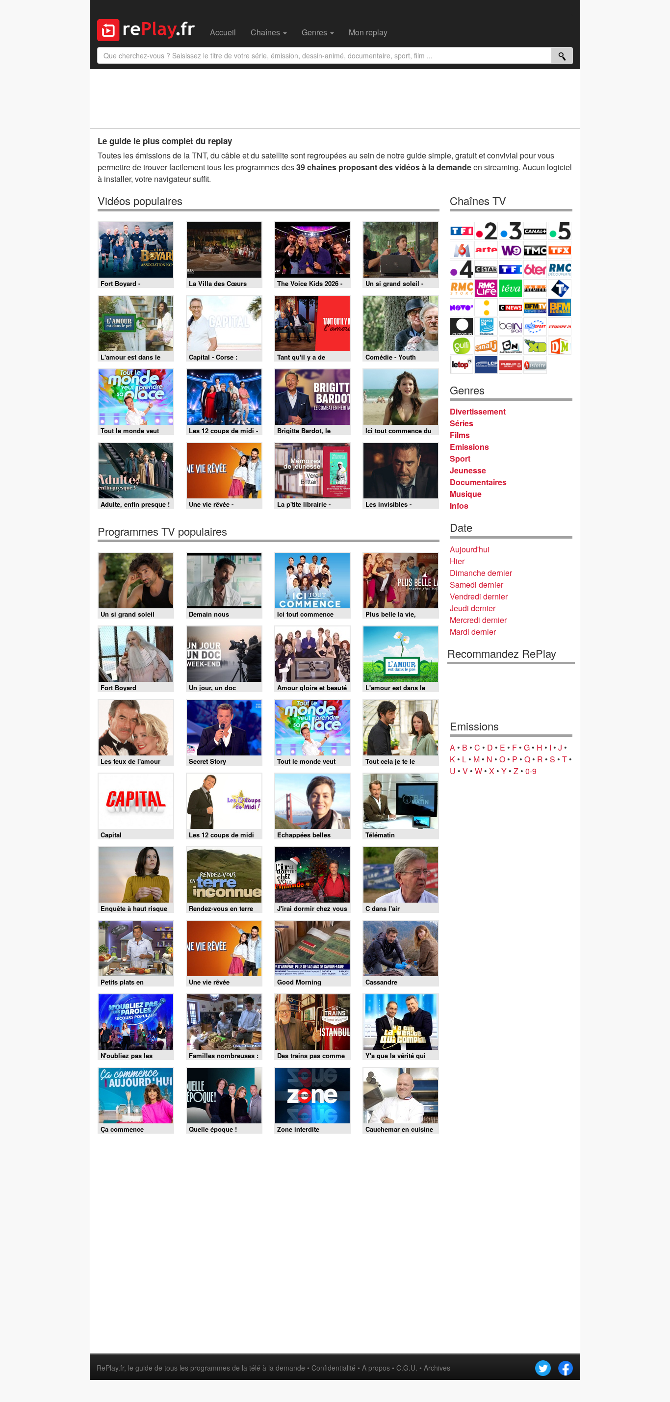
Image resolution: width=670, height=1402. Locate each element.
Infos (459, 505)
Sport (460, 458)
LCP (486, 365)
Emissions (469, 446)
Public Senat (510, 365)
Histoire (535, 365)
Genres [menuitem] (315, 32)
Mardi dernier (473, 631)
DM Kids (559, 346)
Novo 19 (461, 307)
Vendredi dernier (479, 596)
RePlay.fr (110, 1368)
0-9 (531, 771)
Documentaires (478, 482)
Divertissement (478, 411)
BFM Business (559, 307)
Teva (510, 288)
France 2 (486, 231)
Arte (486, 250)
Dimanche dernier (481, 572)
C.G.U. (406, 1368)
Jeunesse (468, 470)
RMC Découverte (559, 269)
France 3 (510, 231)
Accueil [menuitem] (223, 32)
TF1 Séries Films (510, 269)
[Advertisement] (335, 99)
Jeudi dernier (472, 608)
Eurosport (535, 326)
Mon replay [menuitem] (368, 32)
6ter (535, 269)
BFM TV (535, 307)
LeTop (461, 365)
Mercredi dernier (478, 619)
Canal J (486, 346)
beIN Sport (510, 326)
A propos (376, 1368)
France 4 (461, 269)
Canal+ (535, 231)
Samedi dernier (476, 584)
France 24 (486, 326)
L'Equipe (559, 326)
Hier (457, 561)
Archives (437, 1368)
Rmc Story (461, 288)
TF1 (461, 231)
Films (460, 435)
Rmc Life (486, 288)
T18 (559, 288)
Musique (466, 493)
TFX (559, 250)
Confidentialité (333, 1368)
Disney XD (535, 346)
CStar (486, 269)
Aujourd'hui (470, 549)
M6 (461, 250)
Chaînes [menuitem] (266, 32)
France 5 (559, 231)
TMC (535, 250)
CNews (510, 307)
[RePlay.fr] (150, 29)
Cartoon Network (510, 346)
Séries (461, 423)
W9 (510, 250)
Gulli (461, 346)
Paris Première (535, 288)
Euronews (461, 326)
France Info (486, 307)
